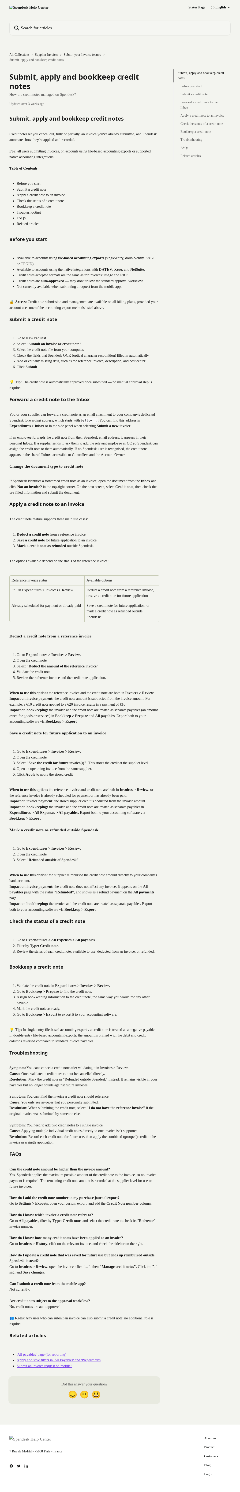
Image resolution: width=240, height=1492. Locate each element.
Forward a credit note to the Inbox (199, 104)
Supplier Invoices (46, 54)
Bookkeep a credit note (195, 131)
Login (208, 1474)
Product (209, 1447)
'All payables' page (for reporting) (41, 1354)
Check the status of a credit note (201, 124)
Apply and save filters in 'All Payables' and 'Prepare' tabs (59, 1360)
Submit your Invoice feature (82, 54)
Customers (211, 1456)
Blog (207, 1465)
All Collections (19, 54)
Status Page (196, 7)
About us (210, 1438)
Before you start (191, 86)
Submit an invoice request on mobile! (44, 1366)
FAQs (184, 148)
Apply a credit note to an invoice (202, 115)
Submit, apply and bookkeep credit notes (201, 75)
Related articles (190, 156)
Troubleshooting (191, 139)
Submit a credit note (193, 94)
